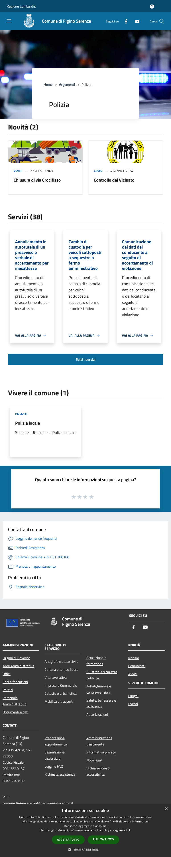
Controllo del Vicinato (114, 179)
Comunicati (136, 666)
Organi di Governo (16, 658)
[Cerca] (161, 21)
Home (48, 84)
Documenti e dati (15, 712)
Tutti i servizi (86, 359)
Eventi (133, 703)
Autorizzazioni (97, 714)
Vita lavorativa (56, 677)
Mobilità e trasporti (59, 701)
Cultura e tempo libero (61, 669)
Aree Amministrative (18, 666)
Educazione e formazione (96, 661)
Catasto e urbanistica (61, 693)
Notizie (133, 658)
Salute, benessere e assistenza (101, 703)
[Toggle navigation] (9, 21)
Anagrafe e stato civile (61, 661)
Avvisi (18, 171)
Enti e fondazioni (15, 681)
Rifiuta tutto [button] (103, 839)
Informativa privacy (101, 752)
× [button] (166, 808)
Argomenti (67, 84)
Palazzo (21, 414)
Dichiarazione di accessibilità (98, 771)
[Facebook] (124, 21)
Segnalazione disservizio (55, 755)
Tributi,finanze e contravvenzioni (98, 689)
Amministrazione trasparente (99, 741)
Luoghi (133, 695)
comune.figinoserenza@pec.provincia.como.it (38, 803)
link (128, 830)
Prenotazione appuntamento (56, 741)
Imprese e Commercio (61, 685)
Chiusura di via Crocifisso (37, 179)
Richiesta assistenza (60, 774)
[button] (85, 849)
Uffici (6, 674)
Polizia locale (27, 423)
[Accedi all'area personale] (152, 6)
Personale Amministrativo (14, 701)
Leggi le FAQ (54, 766)
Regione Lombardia (21, 6)
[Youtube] (135, 21)
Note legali (94, 760)
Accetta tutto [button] (68, 839)
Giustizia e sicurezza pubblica (101, 675)
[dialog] (85, 830)
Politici (8, 689)
